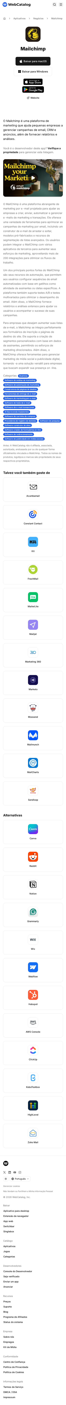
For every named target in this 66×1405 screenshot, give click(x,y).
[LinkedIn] (9, 1172)
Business (23, 376)
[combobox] (20, 1178)
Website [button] (34, 97)
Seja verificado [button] (11, 1276)
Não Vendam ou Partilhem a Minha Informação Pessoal (28, 1191)
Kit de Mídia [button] (9, 1347)
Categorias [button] (9, 1256)
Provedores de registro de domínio (20, 421)
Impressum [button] (9, 1397)
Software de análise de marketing (20, 380)
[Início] (16, 4)
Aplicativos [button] (9, 1246)
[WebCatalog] (5, 1163)
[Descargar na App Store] (33, 82)
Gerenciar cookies (11, 1186)
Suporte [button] (7, 1306)
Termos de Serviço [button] (13, 1387)
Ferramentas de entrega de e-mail (20, 394)
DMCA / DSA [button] (10, 1392)
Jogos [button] (6, 1251)
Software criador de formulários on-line (23, 430)
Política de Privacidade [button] (15, 1367)
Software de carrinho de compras (20, 416)
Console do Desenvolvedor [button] (17, 1271)
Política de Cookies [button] (13, 1372)
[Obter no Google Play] (33, 89)
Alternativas (12, 815)
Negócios (38, 18)
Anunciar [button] (8, 1286)
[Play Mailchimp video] (33, 178)
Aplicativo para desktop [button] (16, 1210)
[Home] (4, 18)
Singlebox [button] (8, 1231)
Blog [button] (5, 1311)
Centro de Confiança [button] (14, 1362)
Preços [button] (7, 1301)
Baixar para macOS (35, 61)
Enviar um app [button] (11, 1281)
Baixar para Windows (35, 71)
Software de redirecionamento (19, 434)
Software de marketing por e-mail (20, 398)
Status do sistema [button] (13, 1322)
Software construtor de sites (17, 425)
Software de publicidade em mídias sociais (24, 439)
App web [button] (8, 1221)
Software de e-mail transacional (19, 407)
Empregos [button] (8, 1342)
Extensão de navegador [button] (16, 1216)
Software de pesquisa (50, 421)
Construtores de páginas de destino (21, 389)
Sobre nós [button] (8, 1336)
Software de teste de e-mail (17, 403)
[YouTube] (14, 1172)
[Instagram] (20, 1172)
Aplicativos (19, 18)
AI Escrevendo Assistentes (17, 412)
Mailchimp (56, 18)
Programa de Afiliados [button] (15, 1317)
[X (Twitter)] (4, 1172)
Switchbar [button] (8, 1226)
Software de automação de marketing (22, 385)
